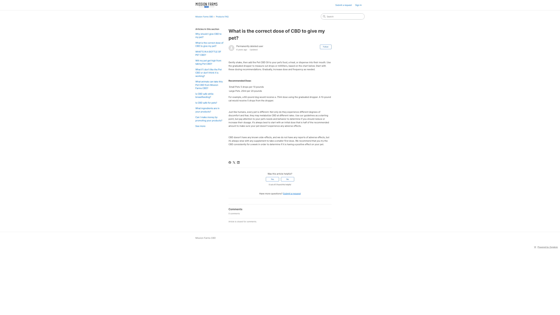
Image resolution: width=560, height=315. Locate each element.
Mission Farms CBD (204, 16)
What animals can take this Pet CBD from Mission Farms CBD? (209, 85)
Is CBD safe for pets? (206, 102)
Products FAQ (222, 16)
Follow (325, 47)
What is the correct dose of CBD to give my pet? (209, 44)
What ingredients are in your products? (207, 110)
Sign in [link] (358, 5)
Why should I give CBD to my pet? (208, 36)
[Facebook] (230, 162)
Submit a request (343, 5)
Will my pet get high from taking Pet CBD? (208, 62)
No (287, 179)
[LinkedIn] (238, 162)
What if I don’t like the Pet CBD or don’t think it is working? (208, 72)
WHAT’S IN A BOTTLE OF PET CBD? (208, 53)
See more (200, 126)
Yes (272, 179)
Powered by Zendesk (548, 247)
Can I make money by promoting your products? (208, 119)
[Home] (206, 5)
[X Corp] (234, 162)
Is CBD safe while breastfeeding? (204, 95)
